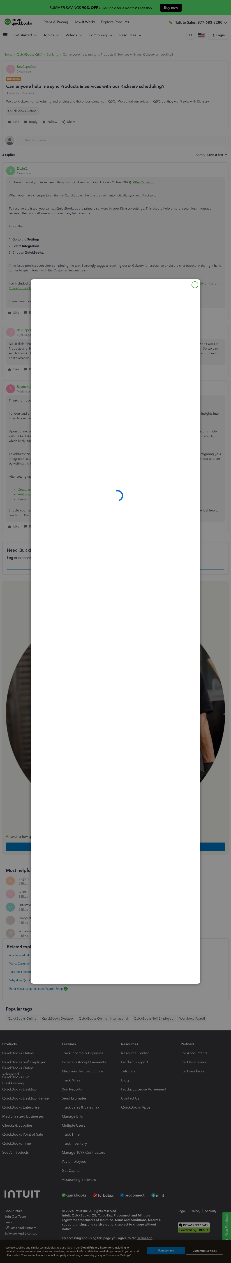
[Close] (195, 285)
